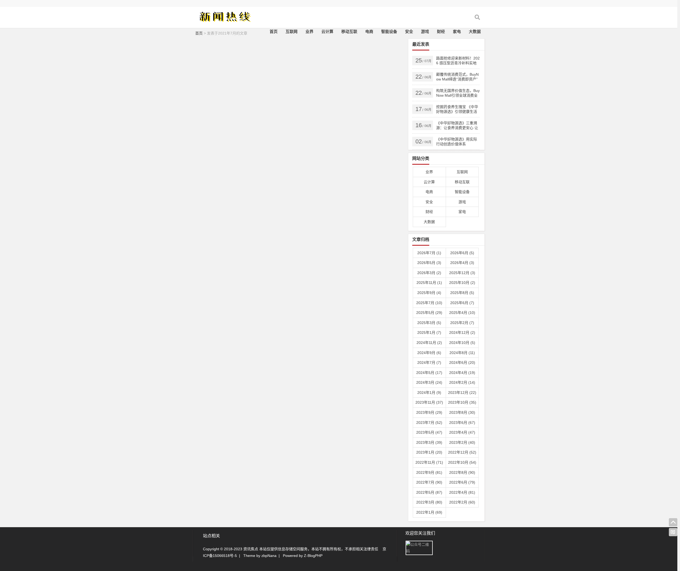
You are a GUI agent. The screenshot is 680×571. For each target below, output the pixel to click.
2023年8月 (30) (462, 412)
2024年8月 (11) (462, 353)
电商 (369, 31)
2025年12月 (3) (462, 273)
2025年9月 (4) (429, 293)
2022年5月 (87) (429, 492)
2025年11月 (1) (429, 282)
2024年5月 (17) (429, 372)
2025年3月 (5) (429, 323)
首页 (274, 31)
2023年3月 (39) (429, 442)
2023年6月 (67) (462, 422)
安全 (409, 31)
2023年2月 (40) (462, 442)
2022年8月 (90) (462, 472)
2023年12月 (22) (462, 392)
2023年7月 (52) (429, 422)
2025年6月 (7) (462, 303)
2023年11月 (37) (429, 402)
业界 (309, 31)
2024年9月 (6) (429, 353)
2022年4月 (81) (462, 492)
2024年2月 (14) (462, 382)
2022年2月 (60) (462, 502)
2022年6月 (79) (462, 482)
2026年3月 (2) (429, 273)
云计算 (327, 31)
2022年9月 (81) (429, 472)
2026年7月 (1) (429, 253)
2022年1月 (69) (429, 512)
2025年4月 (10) (462, 312)
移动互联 (349, 31)
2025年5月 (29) (429, 312)
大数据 (475, 31)
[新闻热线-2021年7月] (224, 20)
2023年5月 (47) (429, 432)
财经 (441, 31)
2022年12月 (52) (462, 452)
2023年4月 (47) (462, 432)
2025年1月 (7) (429, 332)
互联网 (292, 31)
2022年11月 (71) (429, 462)
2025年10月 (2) (462, 282)
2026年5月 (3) (429, 263)
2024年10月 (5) (462, 342)
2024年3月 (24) (429, 382)
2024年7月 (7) (429, 362)
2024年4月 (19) (462, 372)
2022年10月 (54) (462, 462)
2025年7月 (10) (429, 303)
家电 (457, 31)
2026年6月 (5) (462, 253)
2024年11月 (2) (429, 342)
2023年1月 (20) (429, 452)
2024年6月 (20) (462, 362)
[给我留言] (673, 532)
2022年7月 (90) (429, 482)
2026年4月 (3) (462, 263)
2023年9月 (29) (429, 412)
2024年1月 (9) (429, 392)
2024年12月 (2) (462, 332)
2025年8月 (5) (462, 293)
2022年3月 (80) (429, 502)
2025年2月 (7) (462, 323)
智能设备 (389, 31)
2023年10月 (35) (462, 402)
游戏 (425, 31)
